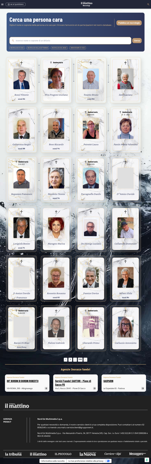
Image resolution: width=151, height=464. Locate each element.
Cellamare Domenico (125, 243)
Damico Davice (91, 293)
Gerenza (7, 419)
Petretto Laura (90, 144)
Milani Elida (125, 293)
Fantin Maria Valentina (125, 144)
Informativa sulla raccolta (53, 461)
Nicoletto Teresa (56, 193)
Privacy (7, 422)
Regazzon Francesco (21, 193)
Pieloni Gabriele (56, 342)
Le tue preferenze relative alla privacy (85, 461)
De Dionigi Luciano (91, 243)
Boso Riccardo (56, 144)
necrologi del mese (59, 48)
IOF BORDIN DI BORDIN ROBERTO (22, 381)
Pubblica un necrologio (129, 23)
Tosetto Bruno (91, 94)
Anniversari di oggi (78, 48)
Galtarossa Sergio (21, 144)
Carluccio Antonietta (125, 342)
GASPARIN (108, 381)
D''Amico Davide (125, 193)
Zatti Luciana (125, 94)
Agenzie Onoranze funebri (75, 369)
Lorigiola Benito (21, 243)
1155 (80, 359)
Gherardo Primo (90, 342)
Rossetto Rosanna (56, 293)
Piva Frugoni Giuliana (56, 94)
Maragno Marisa (56, 243)
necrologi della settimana (38, 48)
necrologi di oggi (17, 48)
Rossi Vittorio (21, 94)
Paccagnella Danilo (91, 193)
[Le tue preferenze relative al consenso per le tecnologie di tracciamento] (147, 460)
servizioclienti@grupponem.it (80, 427)
